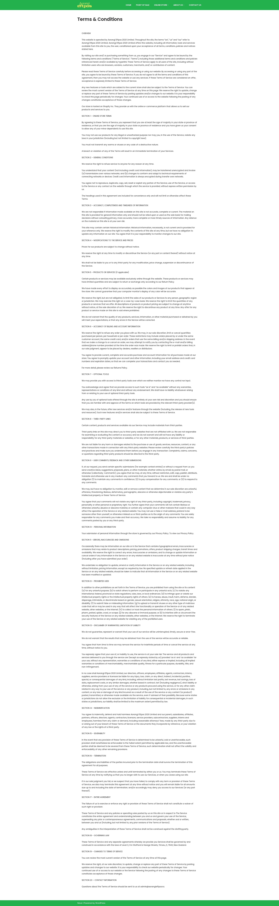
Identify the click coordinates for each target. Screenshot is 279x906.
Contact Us (195, 5)
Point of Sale (142, 5)
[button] (168, 5)
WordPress (100, 903)
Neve (79, 903)
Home (128, 5)
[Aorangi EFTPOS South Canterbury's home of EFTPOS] (84, 5)
